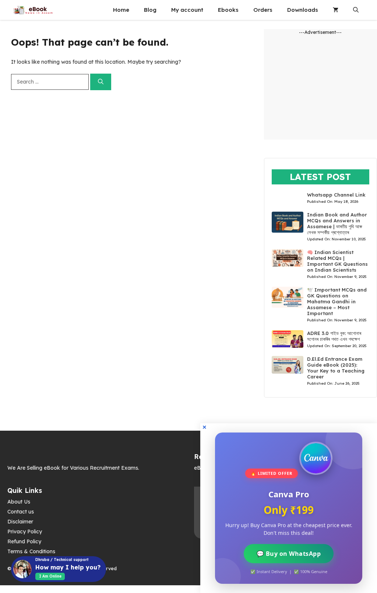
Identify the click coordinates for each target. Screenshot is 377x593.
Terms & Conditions (31, 551)
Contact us (20, 511)
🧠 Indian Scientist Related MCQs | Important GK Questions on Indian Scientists (337, 261)
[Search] (100, 82)
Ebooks (228, 9)
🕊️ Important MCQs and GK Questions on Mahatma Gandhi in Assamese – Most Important (337, 301)
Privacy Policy (24, 531)
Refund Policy (24, 541)
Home (121, 9)
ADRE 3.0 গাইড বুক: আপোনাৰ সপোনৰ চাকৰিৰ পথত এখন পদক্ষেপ (334, 336)
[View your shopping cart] (335, 10)
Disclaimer (20, 521)
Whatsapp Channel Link (336, 195)
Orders (262, 9)
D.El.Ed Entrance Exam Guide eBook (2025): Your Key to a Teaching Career (335, 368)
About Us (18, 501)
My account (187, 9)
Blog (150, 9)
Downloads (302, 9)
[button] (356, 10)
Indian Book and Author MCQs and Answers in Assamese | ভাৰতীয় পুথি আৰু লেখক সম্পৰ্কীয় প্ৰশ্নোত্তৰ (337, 223)
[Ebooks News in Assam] (32, 10)
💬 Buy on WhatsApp (289, 554)
